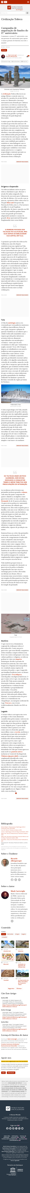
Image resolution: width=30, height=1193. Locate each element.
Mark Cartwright (12, 55)
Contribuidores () (15, 1140)
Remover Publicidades (22, 161)
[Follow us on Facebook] (7, 1129)
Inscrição (11, 1072)
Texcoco (8, 703)
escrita (17, 732)
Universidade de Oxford (15, 1083)
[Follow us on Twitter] (10, 1129)
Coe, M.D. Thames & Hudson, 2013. (11, 830)
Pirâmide (4, 501)
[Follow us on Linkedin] (16, 1129)
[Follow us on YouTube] (22, 1129)
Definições (15, 1136)
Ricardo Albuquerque (11, 56)
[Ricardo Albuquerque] (12, 879)
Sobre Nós (7, 1136)
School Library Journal (18, 1091)
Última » (19, 988)
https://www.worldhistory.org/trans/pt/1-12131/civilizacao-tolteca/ (14, 1005)
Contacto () (15, 1137)
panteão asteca (16, 752)
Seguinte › (11, 988)
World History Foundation (9, 1146)
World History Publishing (8, 1151)
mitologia (12, 323)
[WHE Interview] (12, 921)
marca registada (15, 1160)
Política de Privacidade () (9, 1139)
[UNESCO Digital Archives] (15, 1171)
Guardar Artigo (6, 61)
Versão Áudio (16, 61)
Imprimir (24, 61)
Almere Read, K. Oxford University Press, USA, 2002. (13, 827)
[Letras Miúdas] (19, 879)
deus (8, 218)
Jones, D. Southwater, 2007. (15, 831)
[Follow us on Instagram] (19, 1129)
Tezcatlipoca (17, 674)
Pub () (23, 1137)
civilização (7, 94)
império (19, 659)
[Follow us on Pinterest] (13, 1129)
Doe (5, 2)
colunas (24, 492)
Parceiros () (23, 1139)
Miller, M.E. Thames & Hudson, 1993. (14, 837)
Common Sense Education (12, 1086)
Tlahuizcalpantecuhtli (9, 756)
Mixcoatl (10, 203)
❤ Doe (4, 50)
